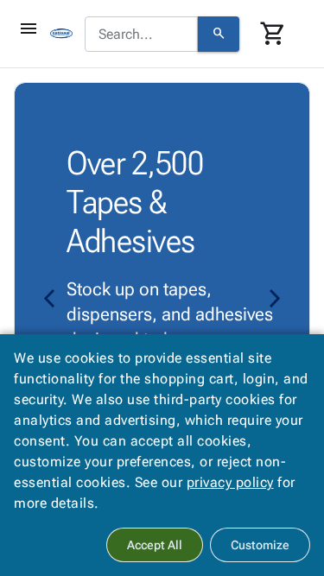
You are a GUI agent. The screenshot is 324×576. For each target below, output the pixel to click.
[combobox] (141, 34)
